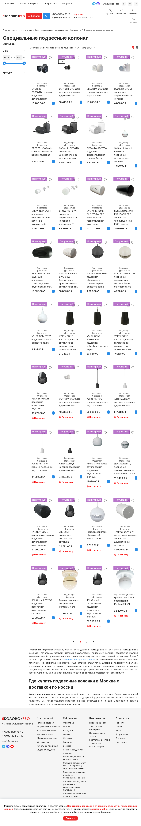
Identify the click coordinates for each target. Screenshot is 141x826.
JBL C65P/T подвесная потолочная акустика (65, 535)
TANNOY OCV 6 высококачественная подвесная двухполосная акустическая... (43, 535)
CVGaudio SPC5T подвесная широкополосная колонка (123, 92)
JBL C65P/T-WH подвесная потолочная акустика (40, 402)
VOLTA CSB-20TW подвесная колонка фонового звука (42, 339)
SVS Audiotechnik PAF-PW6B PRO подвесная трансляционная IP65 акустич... (123, 214)
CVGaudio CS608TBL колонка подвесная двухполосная (42, 92)
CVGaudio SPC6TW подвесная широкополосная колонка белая (97, 151)
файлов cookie (99, 809)
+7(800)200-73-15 (61, 14)
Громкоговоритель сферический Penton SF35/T (124, 600)
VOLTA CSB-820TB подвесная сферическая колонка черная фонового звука (97, 276)
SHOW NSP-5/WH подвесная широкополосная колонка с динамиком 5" (41, 214)
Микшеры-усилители (47, 738)
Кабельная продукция (47, 746)
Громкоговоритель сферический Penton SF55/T (69, 603)
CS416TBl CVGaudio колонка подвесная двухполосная (69, 92)
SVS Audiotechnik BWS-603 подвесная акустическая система (123, 151)
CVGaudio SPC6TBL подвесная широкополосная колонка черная (69, 151)
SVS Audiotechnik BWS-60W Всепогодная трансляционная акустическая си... (68, 276)
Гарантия (67, 742)
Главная (6, 30)
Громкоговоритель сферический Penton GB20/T (97, 535)
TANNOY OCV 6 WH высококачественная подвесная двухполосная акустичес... (125, 535)
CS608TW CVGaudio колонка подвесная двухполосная (97, 92)
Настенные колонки (46, 730)
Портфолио (66, 3)
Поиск (46, 16)
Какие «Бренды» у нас (74, 750)
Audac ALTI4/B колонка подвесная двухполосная (69, 467)
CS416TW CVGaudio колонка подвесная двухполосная (69, 402)
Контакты (21, 3)
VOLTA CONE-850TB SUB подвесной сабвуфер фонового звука (97, 339)
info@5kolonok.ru (110, 4)
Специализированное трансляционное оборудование (58, 30)
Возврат (67, 746)
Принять (70, 818)
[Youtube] (12, 746)
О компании (8, 3)
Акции (118, 730)
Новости (120, 723)
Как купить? (34, 3)
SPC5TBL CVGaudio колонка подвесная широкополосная (42, 151)
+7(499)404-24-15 (61, 17)
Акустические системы (22, 30)
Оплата (66, 734)
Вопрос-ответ (51, 3)
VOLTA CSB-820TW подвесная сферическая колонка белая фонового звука (124, 276)
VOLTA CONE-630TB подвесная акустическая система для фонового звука (123, 339)
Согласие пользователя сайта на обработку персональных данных (74, 766)
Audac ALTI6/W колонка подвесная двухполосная (124, 402)
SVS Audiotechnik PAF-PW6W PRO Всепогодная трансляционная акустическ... (96, 214)
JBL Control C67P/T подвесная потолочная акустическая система (42, 603)
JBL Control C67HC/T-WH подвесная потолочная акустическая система (94, 603)
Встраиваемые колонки (48, 726)
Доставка (67, 738)
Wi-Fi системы (44, 742)
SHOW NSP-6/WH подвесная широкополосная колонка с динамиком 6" (68, 214)
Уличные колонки (45, 734)
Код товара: (42, 83)
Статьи (119, 726)
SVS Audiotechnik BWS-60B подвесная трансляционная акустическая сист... (42, 276)
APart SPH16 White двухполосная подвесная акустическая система (97, 467)
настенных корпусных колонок (79, 659)
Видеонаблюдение (46, 750)
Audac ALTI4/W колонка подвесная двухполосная (42, 467)
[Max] (98, 3)
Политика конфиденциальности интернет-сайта (73, 756)
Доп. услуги (121, 742)
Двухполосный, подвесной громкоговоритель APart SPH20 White (124, 467)
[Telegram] (94, 3)
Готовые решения (45, 723)
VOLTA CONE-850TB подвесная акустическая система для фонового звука (68, 339)
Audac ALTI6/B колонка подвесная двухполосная (97, 402)
